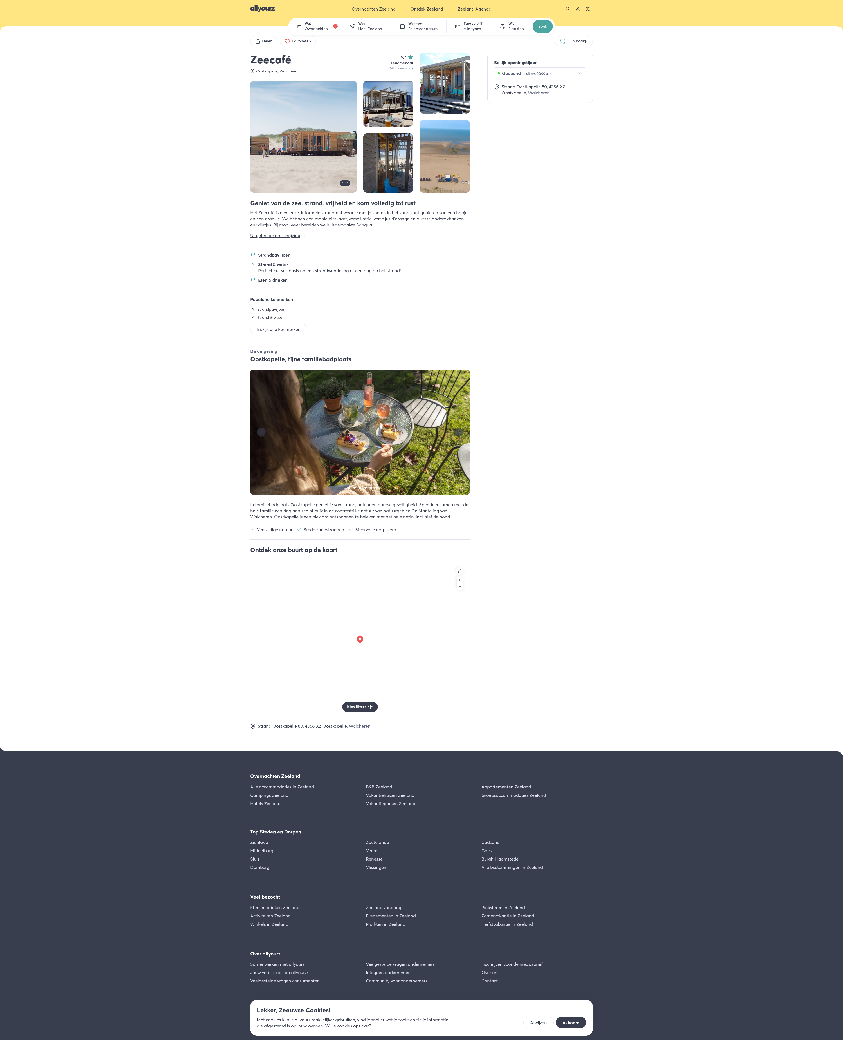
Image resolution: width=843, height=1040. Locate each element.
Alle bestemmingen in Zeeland (512, 867)
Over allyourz (265, 954)
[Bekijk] (445, 83)
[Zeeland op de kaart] (588, 8)
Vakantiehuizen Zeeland (390, 795)
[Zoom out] (460, 586)
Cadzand (490, 842)
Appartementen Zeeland (506, 787)
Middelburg (261, 850)
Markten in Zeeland (385, 924)
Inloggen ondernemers (389, 972)
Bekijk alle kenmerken (279, 329)
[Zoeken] (567, 8)
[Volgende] (458, 432)
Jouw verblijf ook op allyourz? (279, 972)
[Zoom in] (460, 580)
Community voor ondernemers (396, 981)
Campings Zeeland (269, 795)
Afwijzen (538, 1022)
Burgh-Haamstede (500, 859)
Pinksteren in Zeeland (503, 907)
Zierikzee (259, 842)
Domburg (259, 867)
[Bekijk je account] (577, 8)
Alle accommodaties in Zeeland (282, 787)
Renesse (374, 859)
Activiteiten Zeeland (270, 916)
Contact (489, 981)
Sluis (254, 859)
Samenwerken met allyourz (277, 964)
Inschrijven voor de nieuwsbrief (512, 964)
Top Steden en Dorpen (275, 832)
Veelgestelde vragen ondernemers (400, 964)
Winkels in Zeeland (269, 924)
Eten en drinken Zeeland (274, 907)
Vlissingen (376, 867)
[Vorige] (261, 432)
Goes (486, 850)
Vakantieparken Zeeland (390, 803)
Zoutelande (377, 842)
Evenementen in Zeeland (391, 916)
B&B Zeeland (379, 787)
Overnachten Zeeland (275, 776)
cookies (273, 1019)
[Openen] (459, 570)
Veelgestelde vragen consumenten (285, 981)
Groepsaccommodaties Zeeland (513, 795)
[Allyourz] (262, 8)
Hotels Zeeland (265, 803)
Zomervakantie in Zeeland (507, 916)
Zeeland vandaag (383, 907)
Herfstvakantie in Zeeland (507, 924)
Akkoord (571, 1022)
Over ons (490, 972)
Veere (371, 850)
